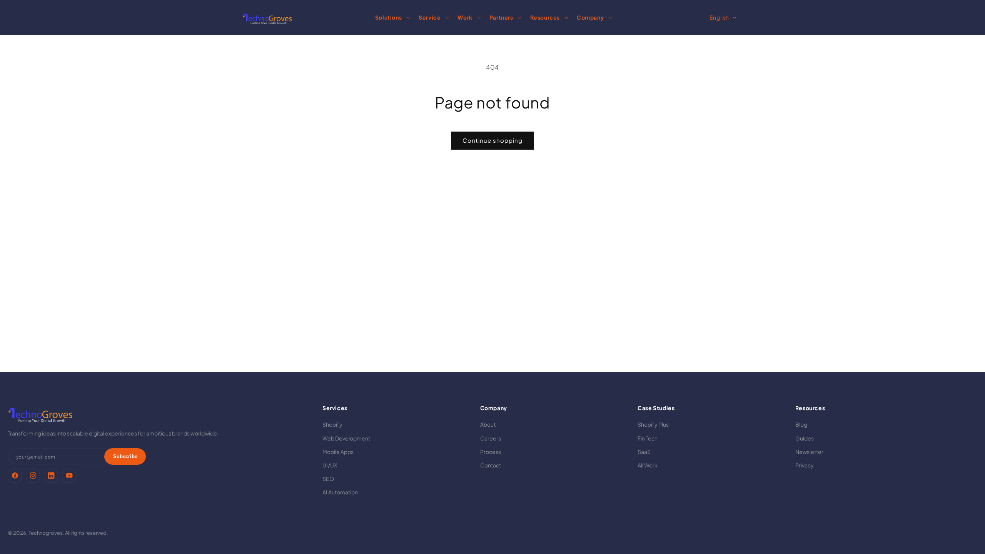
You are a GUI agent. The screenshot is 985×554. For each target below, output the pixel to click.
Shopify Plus (653, 424)
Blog (801, 424)
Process (490, 451)
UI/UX (329, 465)
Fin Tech (648, 438)
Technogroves (45, 533)
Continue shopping (492, 140)
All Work (648, 465)
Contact (490, 465)
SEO (328, 478)
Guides (804, 438)
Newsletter (809, 451)
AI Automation (340, 492)
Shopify (332, 424)
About (488, 424)
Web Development (346, 438)
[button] (391, 17)
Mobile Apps (338, 451)
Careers (490, 438)
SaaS (644, 451)
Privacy (804, 465)
